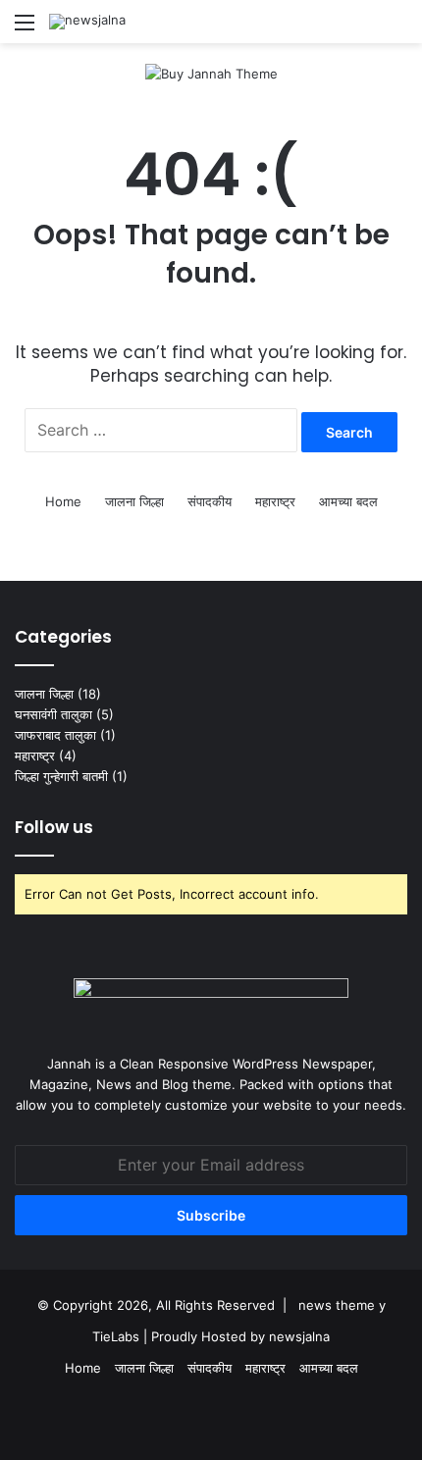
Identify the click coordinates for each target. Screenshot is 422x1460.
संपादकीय (209, 501)
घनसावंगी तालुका (53, 714)
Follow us (54, 827)
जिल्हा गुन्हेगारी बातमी (61, 776)
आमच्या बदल (348, 501)
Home (63, 501)
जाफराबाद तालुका (55, 735)
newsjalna (299, 1336)
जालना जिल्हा (134, 501)
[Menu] (24, 29)
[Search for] (397, 29)
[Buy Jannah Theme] (211, 72)
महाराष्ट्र (275, 501)
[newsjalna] (87, 21)
